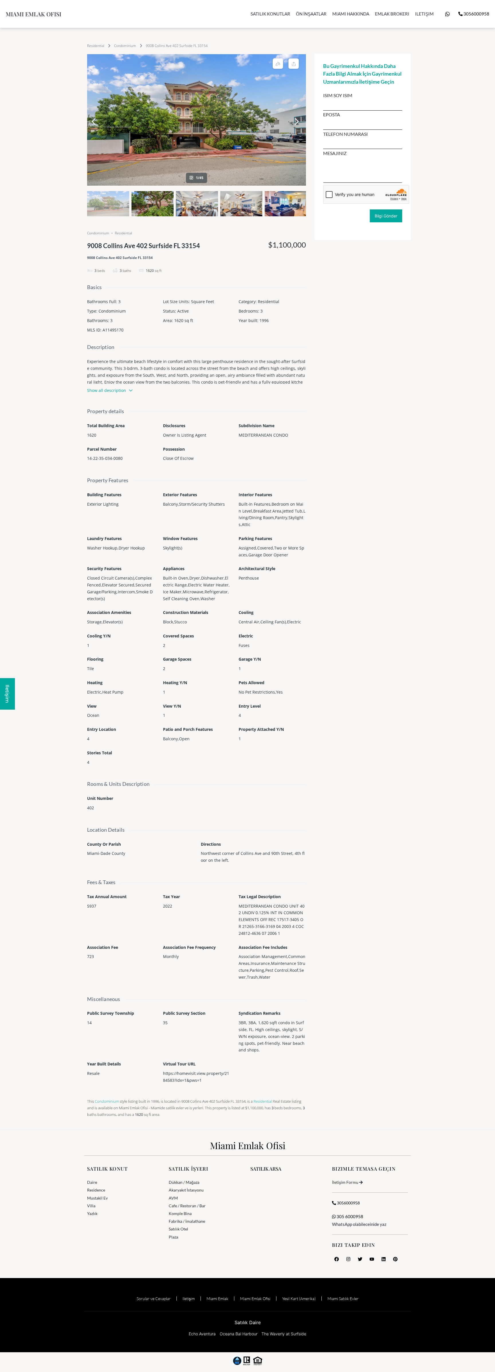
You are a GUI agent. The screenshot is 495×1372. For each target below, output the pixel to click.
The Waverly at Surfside (284, 1333)
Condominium (125, 45)
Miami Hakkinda (350, 13)
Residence (96, 1190)
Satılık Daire (248, 1322)
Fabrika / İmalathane (187, 1221)
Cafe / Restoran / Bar (187, 1205)
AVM (173, 1198)
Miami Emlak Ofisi (33, 14)
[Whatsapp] (447, 14)
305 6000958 (349, 1216)
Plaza (173, 1236)
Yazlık (92, 1213)
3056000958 (476, 13)
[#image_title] (196, 120)
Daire (92, 1182)
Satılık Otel (178, 1228)
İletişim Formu (345, 1182)
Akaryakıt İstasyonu (186, 1190)
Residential (95, 45)
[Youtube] (371, 1259)
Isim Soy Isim (337, 95)
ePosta (331, 114)
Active (183, 311)
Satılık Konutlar (270, 13)
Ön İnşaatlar (311, 13)
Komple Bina (180, 1213)
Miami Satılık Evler (343, 1298)
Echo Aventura (202, 1333)
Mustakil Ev (97, 1198)
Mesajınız (335, 153)
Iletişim (424, 13)
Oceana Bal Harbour (239, 1333)
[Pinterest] (395, 1259)
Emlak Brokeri (392, 13)
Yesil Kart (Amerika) (299, 1298)
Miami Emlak (217, 1298)
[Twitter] (360, 1259)
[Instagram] (348, 1259)
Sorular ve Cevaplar (154, 1298)
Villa (91, 1205)
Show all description (106, 390)
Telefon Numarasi (345, 134)
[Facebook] (336, 1259)
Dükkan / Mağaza (184, 1182)
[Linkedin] (383, 1259)
